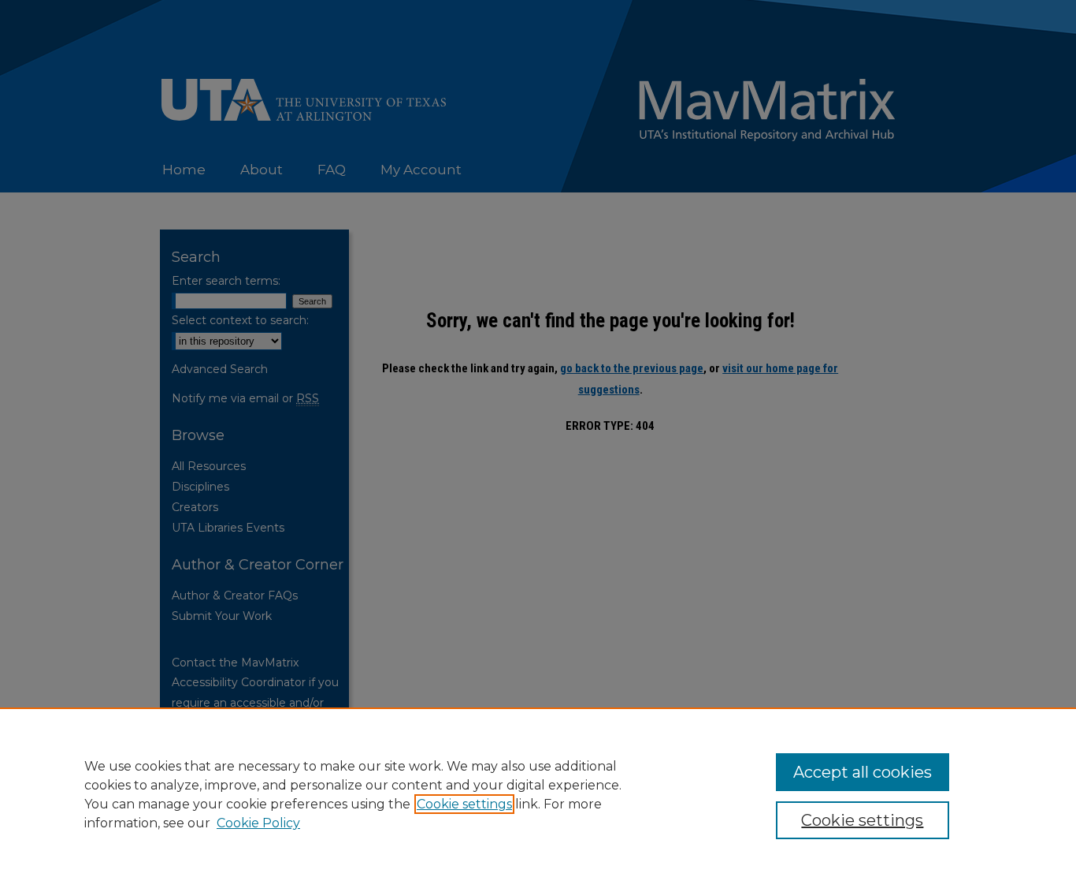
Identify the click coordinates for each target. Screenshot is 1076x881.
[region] (538, 794)
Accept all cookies (862, 772)
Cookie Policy (258, 823)
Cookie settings (464, 804)
